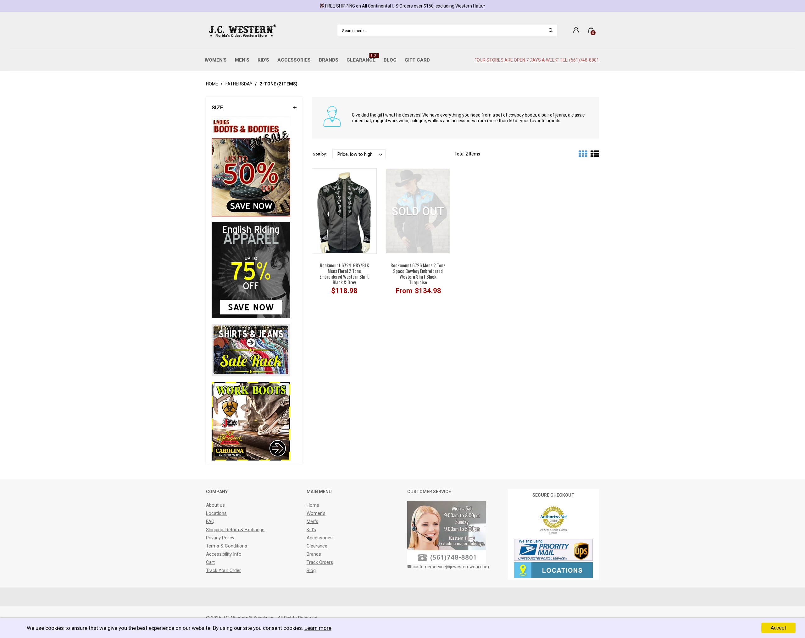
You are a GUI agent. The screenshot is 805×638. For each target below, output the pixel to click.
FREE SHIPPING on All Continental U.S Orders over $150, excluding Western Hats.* (405, 5)
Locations (216, 513)
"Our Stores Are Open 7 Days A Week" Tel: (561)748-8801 (537, 60)
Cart (210, 562)
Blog (390, 60)
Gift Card (417, 60)
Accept (778, 628)
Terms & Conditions (226, 546)
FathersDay (239, 83)
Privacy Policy (220, 538)
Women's (216, 60)
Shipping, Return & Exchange (235, 529)
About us (215, 505)
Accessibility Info (224, 554)
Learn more (317, 628)
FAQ (210, 521)
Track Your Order (223, 570)
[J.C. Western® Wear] (241, 30)
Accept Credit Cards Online (553, 531)
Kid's (263, 60)
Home (212, 83)
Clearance (362, 58)
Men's (242, 60)
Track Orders (320, 562)
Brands (328, 60)
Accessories (294, 60)
